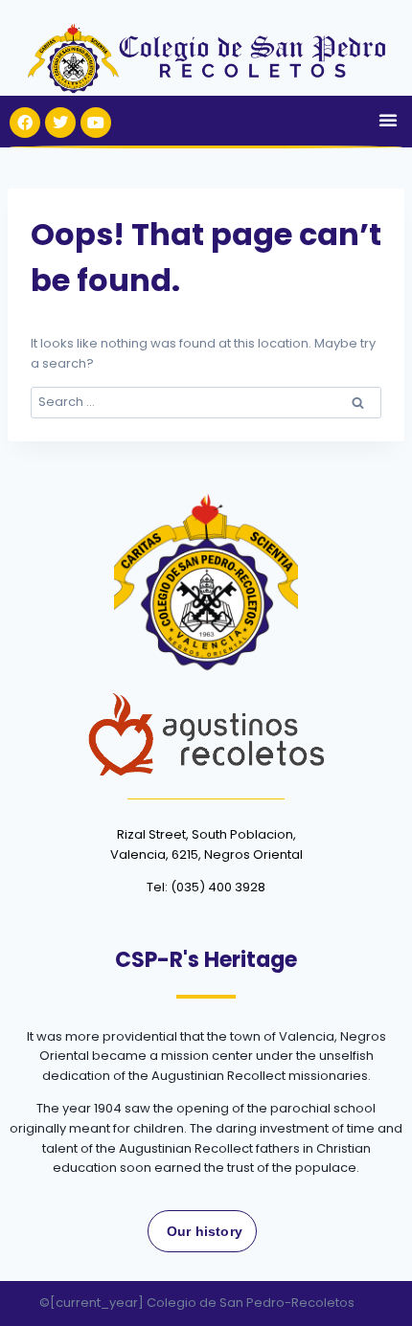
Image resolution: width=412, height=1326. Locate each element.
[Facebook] (25, 122)
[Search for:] (206, 402)
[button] (388, 119)
